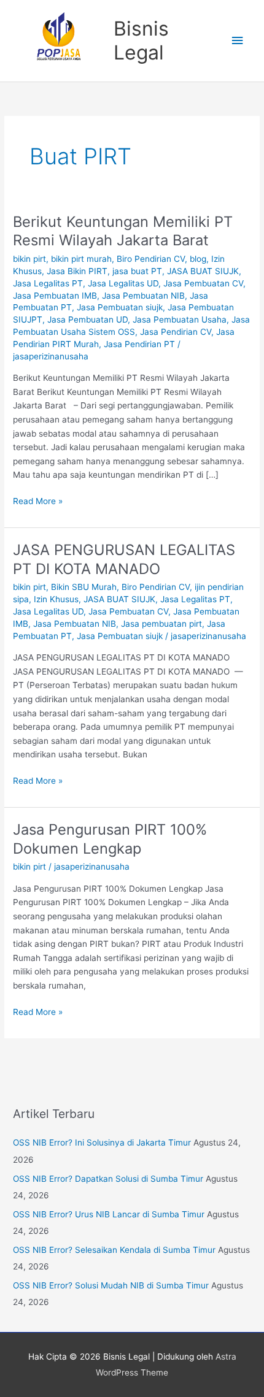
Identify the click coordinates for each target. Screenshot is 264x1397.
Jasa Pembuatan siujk (120, 307)
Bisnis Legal (141, 40)
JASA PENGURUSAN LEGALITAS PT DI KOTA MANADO (124, 559)
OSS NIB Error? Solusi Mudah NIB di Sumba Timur (111, 1285)
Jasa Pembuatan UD (87, 319)
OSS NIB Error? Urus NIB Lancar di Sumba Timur (108, 1214)
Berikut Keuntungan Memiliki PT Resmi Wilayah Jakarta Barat (123, 231)
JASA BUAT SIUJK (203, 271)
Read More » (38, 500)
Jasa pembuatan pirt (161, 624)
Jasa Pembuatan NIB (143, 295)
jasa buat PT (137, 271)
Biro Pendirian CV (151, 259)
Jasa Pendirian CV (175, 332)
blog (198, 259)
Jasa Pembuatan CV (203, 283)
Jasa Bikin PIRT (77, 271)
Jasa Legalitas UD (123, 283)
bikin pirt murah (81, 259)
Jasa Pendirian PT (139, 344)
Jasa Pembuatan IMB (55, 295)
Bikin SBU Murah (84, 587)
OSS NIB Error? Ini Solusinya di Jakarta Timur (102, 1142)
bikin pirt (29, 259)
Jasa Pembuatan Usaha (180, 319)
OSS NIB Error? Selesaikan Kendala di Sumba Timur (114, 1250)
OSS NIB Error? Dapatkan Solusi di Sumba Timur (108, 1179)
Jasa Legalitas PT (48, 283)
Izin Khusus (56, 599)
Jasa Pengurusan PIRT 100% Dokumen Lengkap (110, 839)
